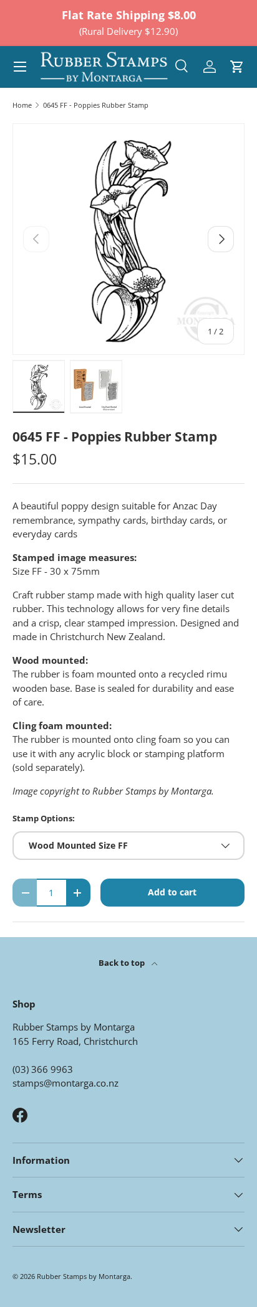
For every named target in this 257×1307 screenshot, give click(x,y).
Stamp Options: (43, 818)
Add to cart (172, 892)
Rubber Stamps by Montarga (83, 1276)
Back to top (123, 962)
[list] (128, 239)
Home (22, 104)
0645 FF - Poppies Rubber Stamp (95, 104)
